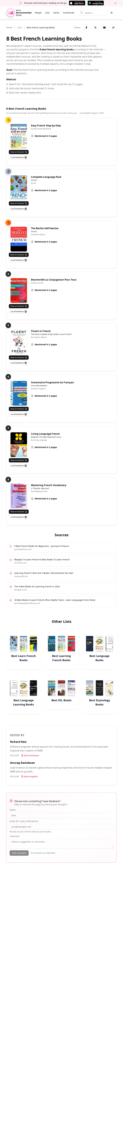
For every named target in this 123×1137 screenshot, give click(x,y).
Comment (14, 836)
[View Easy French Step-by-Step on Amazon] (18, 136)
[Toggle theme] (111, 12)
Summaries (68, 12)
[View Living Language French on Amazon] (18, 444)
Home (9, 27)
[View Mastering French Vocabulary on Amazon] (18, 496)
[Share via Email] (104, 27)
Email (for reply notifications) (24, 821)
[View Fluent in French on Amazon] (18, 342)
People (38, 12)
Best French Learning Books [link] (41, 27)
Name (13, 809)
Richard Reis (18, 742)
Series (56, 12)
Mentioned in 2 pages (46, 290)
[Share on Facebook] (86, 27)
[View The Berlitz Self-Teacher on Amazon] (18, 239)
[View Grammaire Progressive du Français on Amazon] (18, 393)
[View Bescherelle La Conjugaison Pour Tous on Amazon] (18, 290)
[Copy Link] (113, 27)
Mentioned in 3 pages (46, 190)
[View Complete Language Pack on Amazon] (18, 187)
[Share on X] (95, 27)
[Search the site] (81, 12)
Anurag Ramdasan (22, 762)
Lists (47, 12)
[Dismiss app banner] (115, 3)
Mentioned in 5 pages (46, 136)
